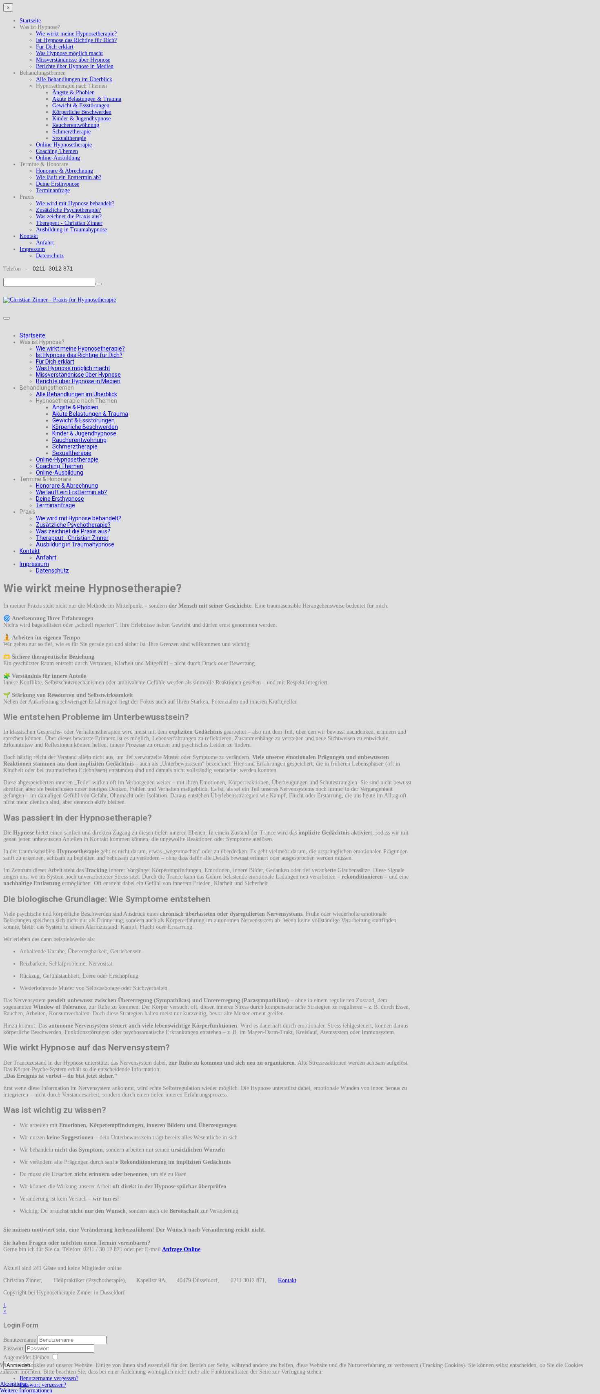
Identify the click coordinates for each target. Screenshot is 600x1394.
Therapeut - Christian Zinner (69, 223)
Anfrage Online (181, 1249)
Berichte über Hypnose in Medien (74, 66)
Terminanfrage (53, 190)
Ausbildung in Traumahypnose (71, 229)
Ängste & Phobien (73, 92)
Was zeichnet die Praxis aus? (69, 216)
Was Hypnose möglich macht (69, 53)
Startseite (30, 21)
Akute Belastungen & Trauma (86, 99)
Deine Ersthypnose (57, 184)
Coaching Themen (57, 151)
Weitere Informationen (26, 1390)
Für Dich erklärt (54, 47)
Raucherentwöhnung (75, 125)
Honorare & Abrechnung (64, 171)
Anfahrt (45, 243)
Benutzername (19, 1340)
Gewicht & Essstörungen (80, 105)
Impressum (32, 249)
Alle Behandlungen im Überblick (74, 79)
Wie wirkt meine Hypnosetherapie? (76, 34)
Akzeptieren (14, 1384)
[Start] (98, 284)
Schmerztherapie (71, 132)
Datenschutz (50, 256)
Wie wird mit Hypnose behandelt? (75, 203)
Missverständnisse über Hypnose (73, 60)
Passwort (14, 1348)
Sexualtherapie (69, 138)
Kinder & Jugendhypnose (81, 118)
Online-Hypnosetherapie (64, 145)
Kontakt (29, 236)
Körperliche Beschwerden (81, 112)
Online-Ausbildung (58, 158)
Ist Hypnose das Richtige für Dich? (76, 40)
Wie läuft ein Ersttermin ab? (68, 177)
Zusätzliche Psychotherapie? (68, 210)
